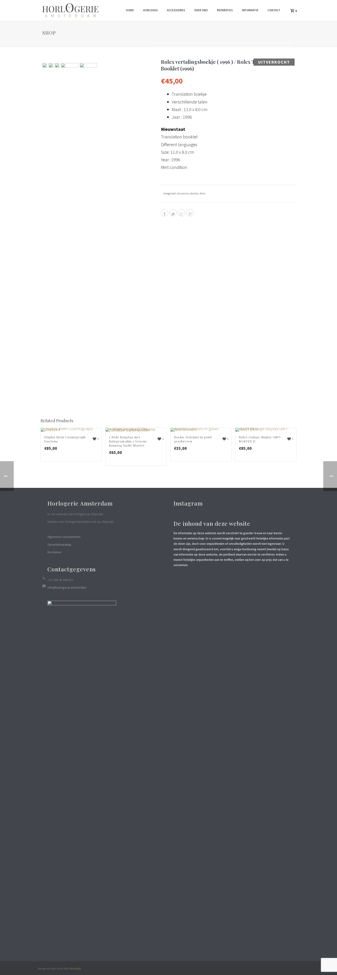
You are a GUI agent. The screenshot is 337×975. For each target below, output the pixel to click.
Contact (274, 10)
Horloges (150, 10)
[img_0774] (44, 65)
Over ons (201, 10)
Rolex (189, 42)
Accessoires (176, 10)
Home (130, 10)
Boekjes (194, 193)
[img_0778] (51, 65)
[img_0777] (57, 65)
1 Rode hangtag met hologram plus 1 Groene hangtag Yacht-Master (128, 441)
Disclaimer (54, 552)
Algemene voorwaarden (63, 537)
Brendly (75, 968)
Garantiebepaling (59, 544)
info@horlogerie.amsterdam (66, 587)
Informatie (250, 10)
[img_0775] (69, 235)
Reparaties (225, 10)
